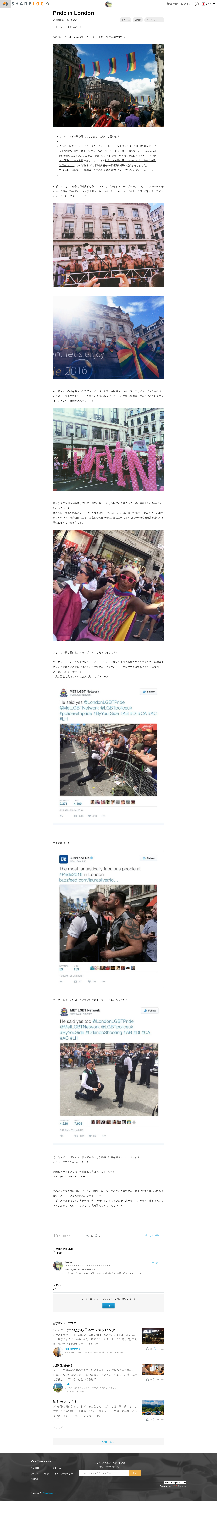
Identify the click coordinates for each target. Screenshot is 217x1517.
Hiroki (67, 1384)
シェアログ (108, 1441)
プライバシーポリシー (62, 1474)
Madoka (59, 20)
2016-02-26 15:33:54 (115, 1352)
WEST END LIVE (64, 1251)
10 (92, 1236)
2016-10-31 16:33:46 (75, 1392)
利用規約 (56, 1468)
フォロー (156, 1263)
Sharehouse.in (49, 1493)
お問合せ (35, 1479)
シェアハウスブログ (40, 1474)
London (138, 20)
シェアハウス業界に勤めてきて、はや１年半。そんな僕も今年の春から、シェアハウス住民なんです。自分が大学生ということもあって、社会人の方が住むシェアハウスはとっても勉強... (95, 1375)
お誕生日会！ (63, 1365)
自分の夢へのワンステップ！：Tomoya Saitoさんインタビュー (91, 1388)
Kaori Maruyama (72, 1349)
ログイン (108, 1305)
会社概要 (35, 1468)
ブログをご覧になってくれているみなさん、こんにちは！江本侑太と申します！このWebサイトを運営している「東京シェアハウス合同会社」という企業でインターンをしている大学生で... (95, 1411)
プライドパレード (154, 20)
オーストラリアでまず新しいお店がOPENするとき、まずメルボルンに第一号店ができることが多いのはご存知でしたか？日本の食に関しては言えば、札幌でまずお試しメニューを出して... (95, 1339)
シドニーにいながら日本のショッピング (84, 1330)
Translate (182, 1486)
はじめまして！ (65, 1401)
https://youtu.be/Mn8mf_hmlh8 (69, 1176)
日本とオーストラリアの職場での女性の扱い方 (85, 1352)
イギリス (126, 20)
